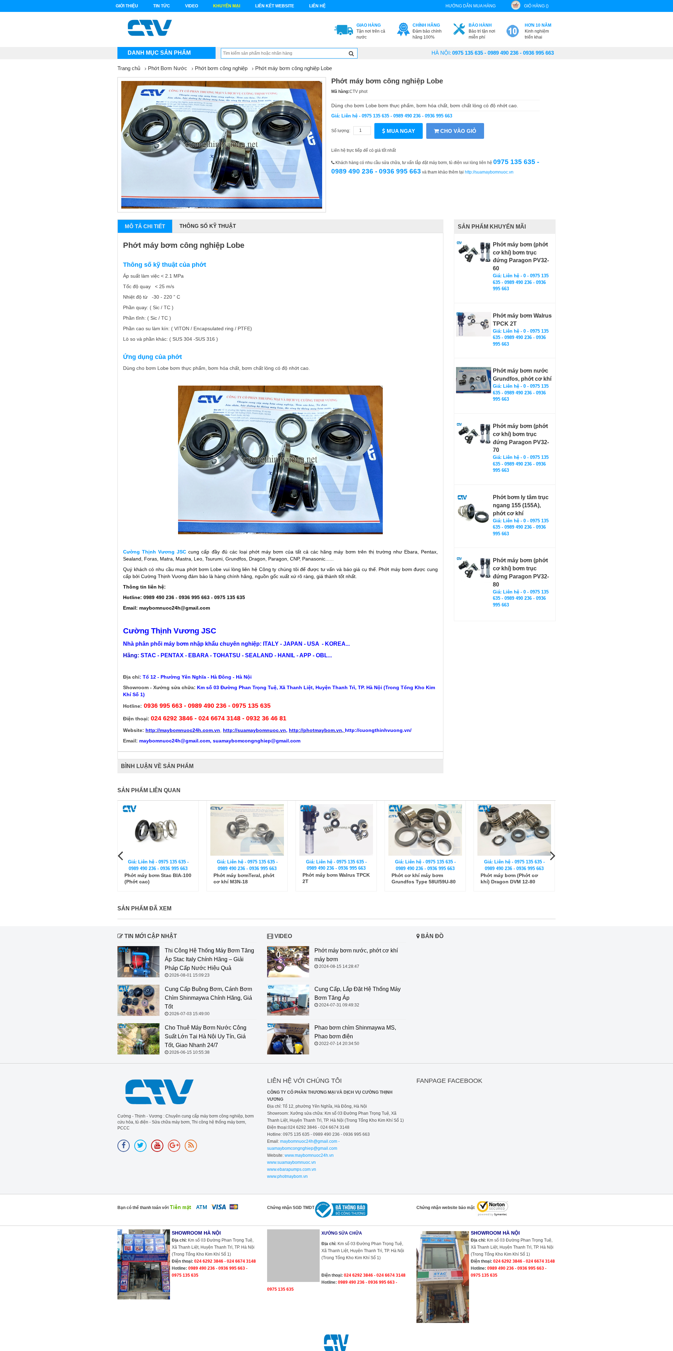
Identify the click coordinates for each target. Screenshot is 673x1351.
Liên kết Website (274, 6)
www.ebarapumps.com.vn (291, 1169)
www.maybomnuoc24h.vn (309, 1155)
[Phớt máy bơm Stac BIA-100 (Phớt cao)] (158, 830)
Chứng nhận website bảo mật (445, 1207)
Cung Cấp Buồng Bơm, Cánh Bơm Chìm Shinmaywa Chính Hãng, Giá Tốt (208, 998)
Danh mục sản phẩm (159, 53)
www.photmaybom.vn (287, 1176)
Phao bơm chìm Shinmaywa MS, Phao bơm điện (355, 1032)
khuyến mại (226, 6)
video (191, 6)
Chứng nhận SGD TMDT (290, 1207)
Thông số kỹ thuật (207, 226)
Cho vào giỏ (457, 131)
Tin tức (161, 6)
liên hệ (317, 6)
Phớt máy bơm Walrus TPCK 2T (522, 320)
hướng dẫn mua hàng (471, 6)
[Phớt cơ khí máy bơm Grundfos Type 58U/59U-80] (425, 830)
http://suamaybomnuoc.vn (489, 172)
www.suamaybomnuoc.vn (291, 1162)
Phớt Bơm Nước (167, 68)
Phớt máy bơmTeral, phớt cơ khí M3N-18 (243, 878)
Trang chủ (128, 68)
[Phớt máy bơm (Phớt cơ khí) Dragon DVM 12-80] (514, 830)
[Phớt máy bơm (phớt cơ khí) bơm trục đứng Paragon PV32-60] (473, 254)
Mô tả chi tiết (145, 226)
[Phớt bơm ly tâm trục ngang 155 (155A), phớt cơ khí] (473, 511)
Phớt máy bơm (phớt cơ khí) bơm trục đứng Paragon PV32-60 (521, 257)
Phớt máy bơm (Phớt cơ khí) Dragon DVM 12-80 (509, 878)
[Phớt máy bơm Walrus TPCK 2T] (473, 324)
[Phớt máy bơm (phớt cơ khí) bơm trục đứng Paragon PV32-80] (473, 570)
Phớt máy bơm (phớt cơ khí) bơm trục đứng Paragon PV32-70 (521, 438)
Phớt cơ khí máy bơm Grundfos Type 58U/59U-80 (424, 878)
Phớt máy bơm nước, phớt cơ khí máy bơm (356, 955)
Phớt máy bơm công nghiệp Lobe (293, 68)
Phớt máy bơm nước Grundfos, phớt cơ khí (522, 375)
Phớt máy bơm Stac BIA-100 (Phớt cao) (157, 878)
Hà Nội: (441, 53)
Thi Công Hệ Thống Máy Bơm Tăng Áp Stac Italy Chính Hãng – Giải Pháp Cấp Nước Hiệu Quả (209, 959)
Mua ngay (400, 131)
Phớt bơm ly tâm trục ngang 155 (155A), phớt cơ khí (521, 505)
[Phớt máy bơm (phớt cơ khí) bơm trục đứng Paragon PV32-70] (473, 435)
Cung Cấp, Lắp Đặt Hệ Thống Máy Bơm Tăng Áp (357, 993)
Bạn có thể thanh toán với (143, 1207)
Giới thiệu (127, 6)
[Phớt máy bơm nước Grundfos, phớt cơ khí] (473, 380)
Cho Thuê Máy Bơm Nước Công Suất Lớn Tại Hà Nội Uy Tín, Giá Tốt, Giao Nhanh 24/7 (205, 1036)
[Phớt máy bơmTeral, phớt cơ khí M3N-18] (247, 830)
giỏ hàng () (536, 6)
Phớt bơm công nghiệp (221, 68)
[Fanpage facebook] (123, 1146)
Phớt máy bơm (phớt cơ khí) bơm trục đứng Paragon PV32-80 (521, 572)
